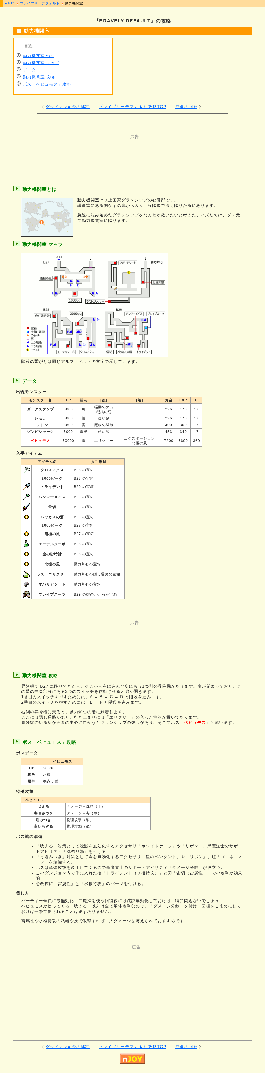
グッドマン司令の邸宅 (68, 106)
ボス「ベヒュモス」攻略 (47, 84)
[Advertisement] (112, 151)
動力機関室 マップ (41, 63)
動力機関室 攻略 (39, 77)
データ (29, 70)
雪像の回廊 (186, 106)
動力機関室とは (38, 56)
